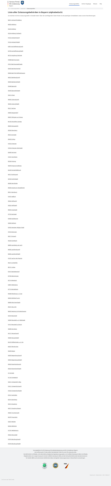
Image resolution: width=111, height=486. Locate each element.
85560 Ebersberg (12, 130)
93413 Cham (11, 95)
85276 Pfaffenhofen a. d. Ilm (15, 342)
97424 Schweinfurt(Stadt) (15, 390)
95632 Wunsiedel (12, 435)
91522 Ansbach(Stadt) (14, 42)
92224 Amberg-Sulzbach (14, 33)
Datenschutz (99, 475)
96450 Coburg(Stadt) (13, 104)
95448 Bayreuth (12, 86)
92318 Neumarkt (12, 316)
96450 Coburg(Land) (13, 99)
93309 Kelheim (12, 223)
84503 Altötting (12, 24)
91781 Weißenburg (13, 430)
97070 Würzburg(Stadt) (14, 443)
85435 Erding (11, 139)
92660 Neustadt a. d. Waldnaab (16, 320)
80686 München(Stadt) (14, 302)
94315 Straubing (12, 404)
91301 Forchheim (12, 157)
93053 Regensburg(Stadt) (15, 360)
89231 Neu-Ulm (12, 307)
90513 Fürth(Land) (13, 174)
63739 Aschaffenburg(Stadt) (15, 51)
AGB (103, 475)
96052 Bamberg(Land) (14, 77)
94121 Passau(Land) (13, 333)
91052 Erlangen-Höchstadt (15, 148)
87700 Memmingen (13, 276)
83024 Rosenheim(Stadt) (14, 368)
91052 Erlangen (12, 143)
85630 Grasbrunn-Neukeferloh (16, 188)
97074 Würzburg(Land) (14, 439)
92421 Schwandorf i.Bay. (14, 382)
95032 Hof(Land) (12, 201)
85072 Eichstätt (12, 135)
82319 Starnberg (12, 399)
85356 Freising (12, 161)
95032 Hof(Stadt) (12, 205)
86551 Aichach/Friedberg (15, 20)
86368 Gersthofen (13, 183)
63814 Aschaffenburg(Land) (15, 46)
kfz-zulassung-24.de (71, 452)
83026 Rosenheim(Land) (14, 364)
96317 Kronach (12, 236)
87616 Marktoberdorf (14, 271)
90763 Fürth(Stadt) (13, 179)
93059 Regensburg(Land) (15, 355)
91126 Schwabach (13, 377)
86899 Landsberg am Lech (15, 245)
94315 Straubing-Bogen (14, 408)
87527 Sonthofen (12, 395)
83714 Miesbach (12, 280)
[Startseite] (9, 8)
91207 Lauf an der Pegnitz (15, 258)
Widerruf (107, 475)
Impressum (92, 475)
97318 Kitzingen (12, 232)
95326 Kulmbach (12, 240)
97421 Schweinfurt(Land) (14, 386)
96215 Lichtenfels (12, 263)
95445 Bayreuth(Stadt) (14, 90)
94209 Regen (11, 351)
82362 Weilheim (12, 426)
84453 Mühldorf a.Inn (14, 298)
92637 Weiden (12, 421)
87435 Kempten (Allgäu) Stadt (16, 227)
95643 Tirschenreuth (13, 413)
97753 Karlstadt (12, 214)
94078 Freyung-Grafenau (15, 165)
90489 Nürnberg (12, 329)
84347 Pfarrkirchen (13, 346)
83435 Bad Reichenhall (14, 68)
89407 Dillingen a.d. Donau (15, 117)
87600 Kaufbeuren (13, 218)
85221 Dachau (12, 108)
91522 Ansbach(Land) (14, 38)
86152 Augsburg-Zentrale (15, 55)
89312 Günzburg (12, 192)
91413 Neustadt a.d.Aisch (15, 324)
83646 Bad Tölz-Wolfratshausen (16, 73)
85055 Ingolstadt (12, 210)
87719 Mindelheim (13, 289)
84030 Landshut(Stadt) (14, 254)
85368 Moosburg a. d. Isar (15, 293)
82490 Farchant (12, 152)
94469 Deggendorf (13, 112)
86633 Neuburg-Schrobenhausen (17, 311)
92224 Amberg (12, 29)
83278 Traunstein (12, 417)
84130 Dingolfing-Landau (15, 121)
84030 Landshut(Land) (14, 249)
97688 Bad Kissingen (13, 60)
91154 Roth (11, 373)
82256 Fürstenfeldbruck (14, 170)
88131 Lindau (11, 267)
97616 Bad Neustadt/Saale (15, 64)
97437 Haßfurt (12, 196)
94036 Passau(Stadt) (13, 338)
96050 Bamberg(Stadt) (14, 82)
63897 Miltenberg (13, 285)
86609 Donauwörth (13, 126)
